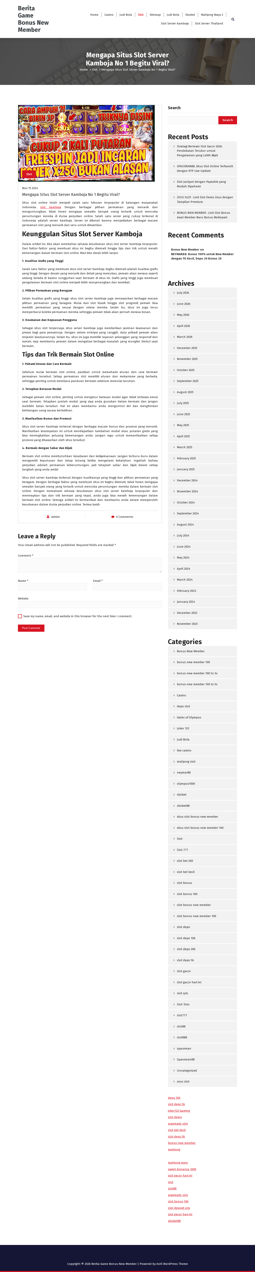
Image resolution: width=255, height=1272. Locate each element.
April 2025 (183, 436)
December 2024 (187, 480)
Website (23, 598)
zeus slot (183, 1081)
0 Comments (124, 517)
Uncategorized (187, 1070)
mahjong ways (178, 1162)
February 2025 (186, 458)
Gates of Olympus (189, 717)
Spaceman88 (186, 1059)
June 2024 (183, 546)
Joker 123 (183, 728)
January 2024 (186, 601)
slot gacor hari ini (189, 982)
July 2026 (183, 292)
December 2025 (187, 348)
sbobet (181, 794)
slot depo (183, 927)
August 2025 (185, 392)
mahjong (174, 1149)
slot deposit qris (179, 1208)
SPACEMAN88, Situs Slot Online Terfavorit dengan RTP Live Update (205, 168)
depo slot (183, 706)
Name (23, 581)
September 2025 (187, 381)
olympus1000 (186, 783)
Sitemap (155, 15)
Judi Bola (126, 15)
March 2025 (184, 447)
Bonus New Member (185, 249)
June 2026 (183, 304)
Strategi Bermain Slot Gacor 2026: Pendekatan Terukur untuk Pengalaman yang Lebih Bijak (199, 151)
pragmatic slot (178, 1123)
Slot (141, 15)
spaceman (184, 1048)
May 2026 (183, 315)
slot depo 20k (186, 949)
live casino (184, 750)
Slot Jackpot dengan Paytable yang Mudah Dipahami (201, 184)
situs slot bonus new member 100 (200, 828)
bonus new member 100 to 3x (197, 673)
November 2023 (187, 624)
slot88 (181, 1026)
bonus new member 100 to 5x (197, 684)
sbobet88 (183, 806)
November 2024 (187, 491)
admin (55, 517)
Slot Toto (183, 1004)
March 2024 (185, 579)
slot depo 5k (185, 960)
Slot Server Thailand (209, 23)
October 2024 (186, 502)
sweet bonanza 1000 (182, 1169)
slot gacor (184, 971)
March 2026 (184, 337)
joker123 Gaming (179, 1111)
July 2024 (183, 535)
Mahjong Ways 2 (212, 15)
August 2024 (185, 524)
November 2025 (187, 359)
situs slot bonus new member (197, 816)
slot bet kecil (186, 872)
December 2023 (187, 613)
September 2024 (188, 513)
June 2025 (183, 414)
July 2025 (183, 403)
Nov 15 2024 (30, 188)
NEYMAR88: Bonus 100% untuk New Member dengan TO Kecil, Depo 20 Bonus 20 (202, 256)
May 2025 (183, 425)
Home (94, 15)
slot (170, 1182)
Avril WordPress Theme (172, 1264)
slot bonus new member (194, 905)
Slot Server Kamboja (175, 23)
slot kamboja (50, 207)
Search (174, 107)
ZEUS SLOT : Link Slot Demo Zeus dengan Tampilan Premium (205, 199)
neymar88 (184, 772)
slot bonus (184, 883)
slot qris (182, 993)
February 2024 (186, 591)
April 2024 (183, 568)
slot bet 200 (185, 861)
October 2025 (185, 370)
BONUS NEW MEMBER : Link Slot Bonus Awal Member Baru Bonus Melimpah (203, 215)
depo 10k (174, 1098)
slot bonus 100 (187, 894)
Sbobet (190, 15)
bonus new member (182, 1143)
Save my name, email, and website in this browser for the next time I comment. (77, 616)
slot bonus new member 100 (196, 916)
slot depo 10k (186, 938)
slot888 (182, 1037)
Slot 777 (182, 850)
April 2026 (183, 326)
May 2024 (183, 557)
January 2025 (186, 469)
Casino (109, 15)
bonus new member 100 (193, 662)
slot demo (175, 1117)
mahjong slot (186, 761)
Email (98, 581)
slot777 (182, 1015)
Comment (25, 555)
